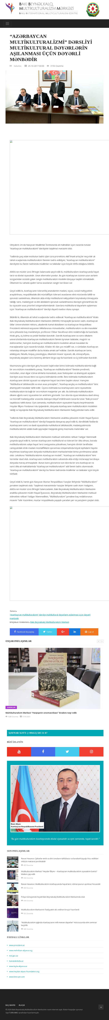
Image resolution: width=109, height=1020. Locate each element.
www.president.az (17, 945)
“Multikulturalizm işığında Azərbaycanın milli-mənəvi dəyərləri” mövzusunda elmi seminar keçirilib (59, 923)
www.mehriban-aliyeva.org (20, 950)
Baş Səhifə (10, 1005)
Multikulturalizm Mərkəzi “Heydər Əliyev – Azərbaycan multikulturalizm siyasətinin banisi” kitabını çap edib (59, 872)
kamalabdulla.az (16, 961)
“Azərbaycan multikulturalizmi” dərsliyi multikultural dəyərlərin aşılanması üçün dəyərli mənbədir (50, 616)
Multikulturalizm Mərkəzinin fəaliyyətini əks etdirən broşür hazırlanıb (50, 909)
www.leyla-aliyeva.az (18, 966)
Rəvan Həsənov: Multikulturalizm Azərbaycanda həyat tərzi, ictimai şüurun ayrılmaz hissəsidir (60, 884)
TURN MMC (13, 1012)
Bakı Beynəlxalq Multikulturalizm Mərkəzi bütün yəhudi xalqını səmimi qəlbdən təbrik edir (52, 712)
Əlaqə (22, 1005)
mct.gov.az (13, 955)
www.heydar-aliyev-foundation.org (24, 971)
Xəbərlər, (18, 66)
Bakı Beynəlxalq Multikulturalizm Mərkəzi (49, 622)
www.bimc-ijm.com (17, 976)
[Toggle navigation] (7, 23)
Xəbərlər (11, 707)
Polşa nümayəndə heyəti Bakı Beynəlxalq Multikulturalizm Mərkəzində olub (53, 897)
